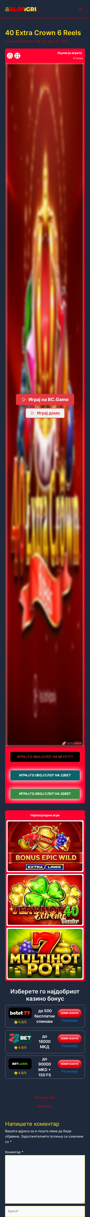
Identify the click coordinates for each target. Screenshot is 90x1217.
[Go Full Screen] (17, 56)
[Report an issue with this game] (10, 56)
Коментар (14, 1152)
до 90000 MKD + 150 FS (44, 1067)
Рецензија (70, 1020)
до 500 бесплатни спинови (44, 1016)
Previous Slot (45, 1097)
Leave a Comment (19, 41)
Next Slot (45, 1106)
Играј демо (48, 413)
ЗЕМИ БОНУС (69, 1013)
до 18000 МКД (45, 1041)
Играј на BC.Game (48, 399)
